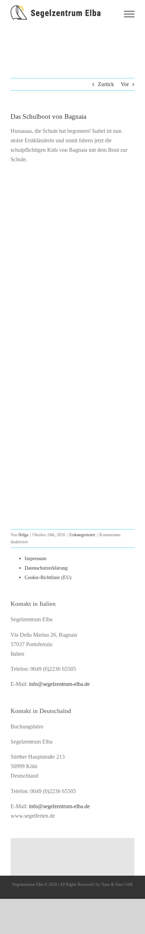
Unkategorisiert (82, 534)
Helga (23, 534)
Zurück (106, 84)
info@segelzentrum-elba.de (59, 684)
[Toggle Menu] (129, 14)
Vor (125, 84)
